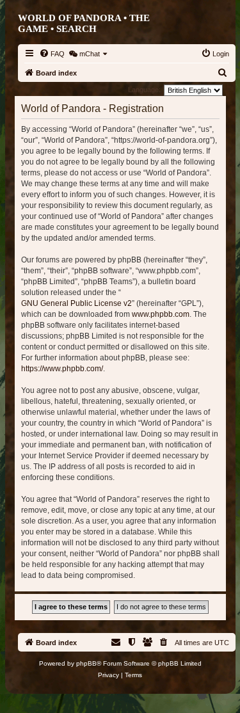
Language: (144, 89)
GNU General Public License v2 (76, 303)
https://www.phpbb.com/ (62, 368)
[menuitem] (52, 53)
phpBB (86, 663)
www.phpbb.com (160, 314)
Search (76, 29)
